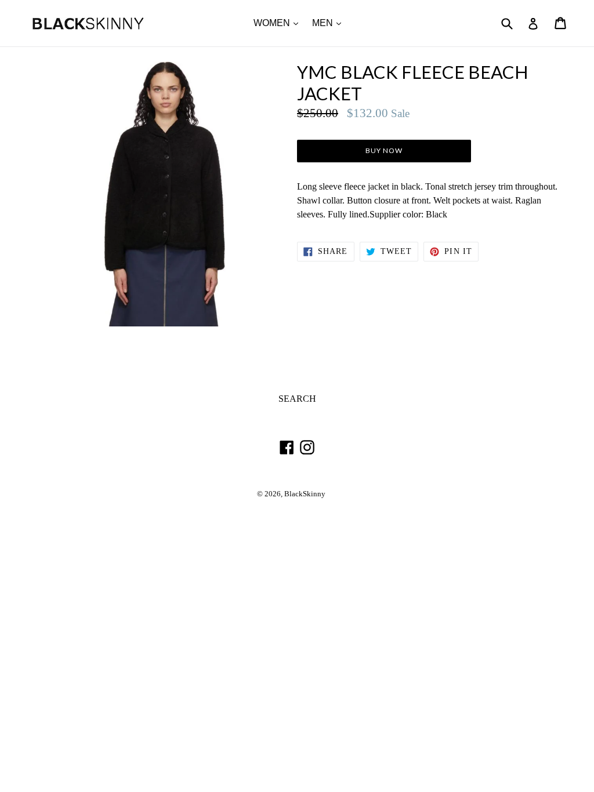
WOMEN (278, 22)
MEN (329, 22)
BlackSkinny (304, 494)
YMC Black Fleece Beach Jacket (412, 82)
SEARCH (297, 399)
